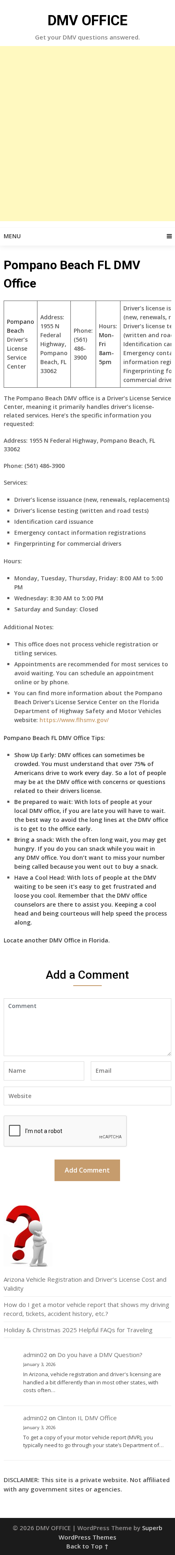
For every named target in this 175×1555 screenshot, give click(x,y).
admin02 (35, 1355)
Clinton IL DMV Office (87, 1418)
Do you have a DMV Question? (99, 1355)
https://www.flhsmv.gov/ (74, 720)
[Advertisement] (87, 133)
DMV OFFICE (87, 20)
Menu (12, 236)
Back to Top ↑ (87, 1546)
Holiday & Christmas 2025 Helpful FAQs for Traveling (78, 1330)
